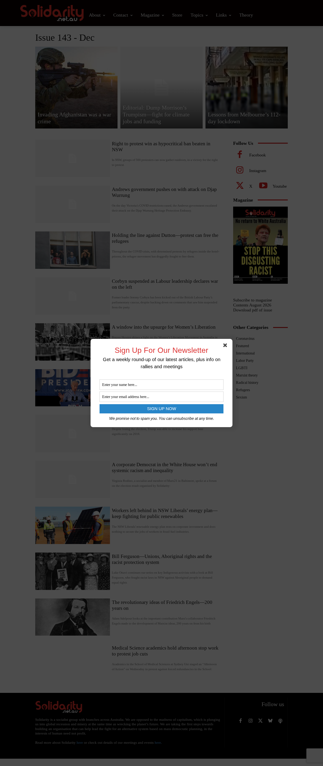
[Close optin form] (226, 346)
